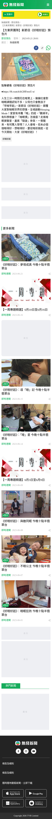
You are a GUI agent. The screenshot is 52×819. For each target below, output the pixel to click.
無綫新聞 (5, 22)
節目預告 (15, 22)
